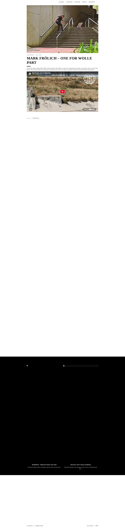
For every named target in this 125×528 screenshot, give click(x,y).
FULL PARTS (90, 525)
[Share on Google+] (31, 113)
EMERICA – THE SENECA (52, 230)
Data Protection (62, 517)
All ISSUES (30, 525)
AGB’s (69, 517)
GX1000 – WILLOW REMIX (89, 341)
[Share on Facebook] (27, 113)
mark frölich (36, 118)
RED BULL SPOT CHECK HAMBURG (81, 464)
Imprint (56, 517)
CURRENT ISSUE (39, 525)
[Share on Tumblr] (35, 113)
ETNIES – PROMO (32, 230)
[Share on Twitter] (29, 113)
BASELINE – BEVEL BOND (70, 341)
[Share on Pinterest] (37, 113)
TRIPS (96, 525)
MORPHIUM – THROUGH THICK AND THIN (44, 464)
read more (69, 500)
